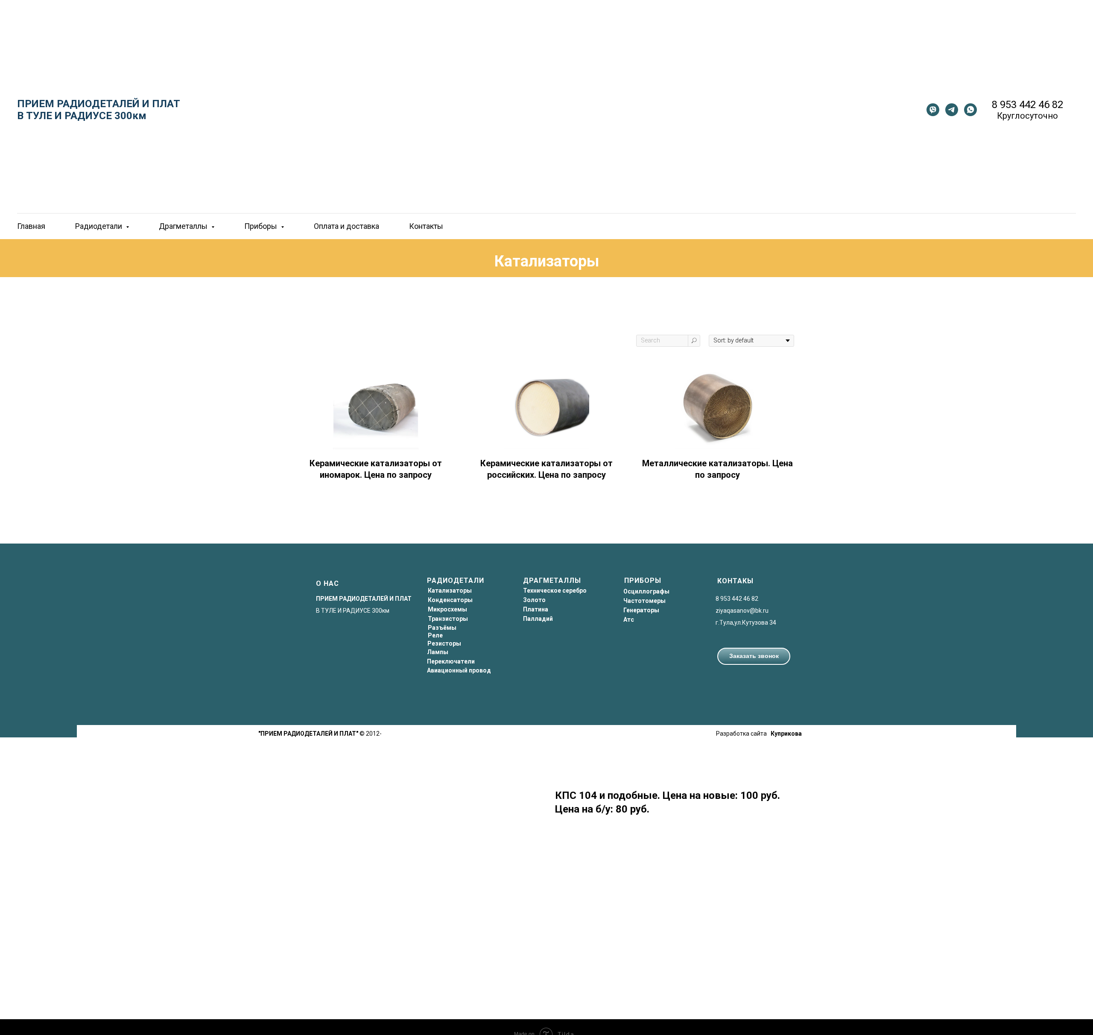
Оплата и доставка (346, 226)
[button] (753, 656)
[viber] (932, 109)
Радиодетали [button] (99, 226)
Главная (31, 226)
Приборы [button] (261, 226)
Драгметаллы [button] (184, 226)
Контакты (426, 226)
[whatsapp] (970, 109)
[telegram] (951, 109)
